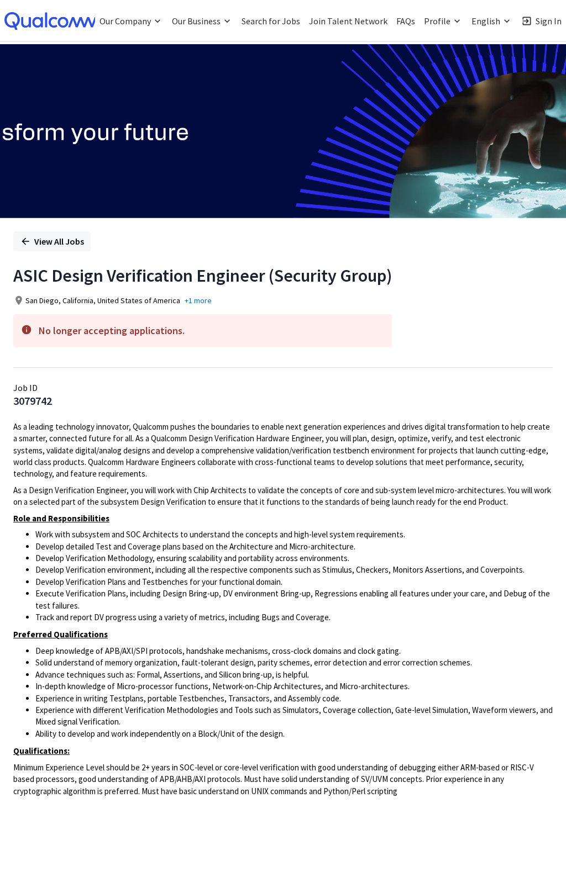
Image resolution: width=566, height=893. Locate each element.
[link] (52, 21)
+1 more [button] (198, 300)
